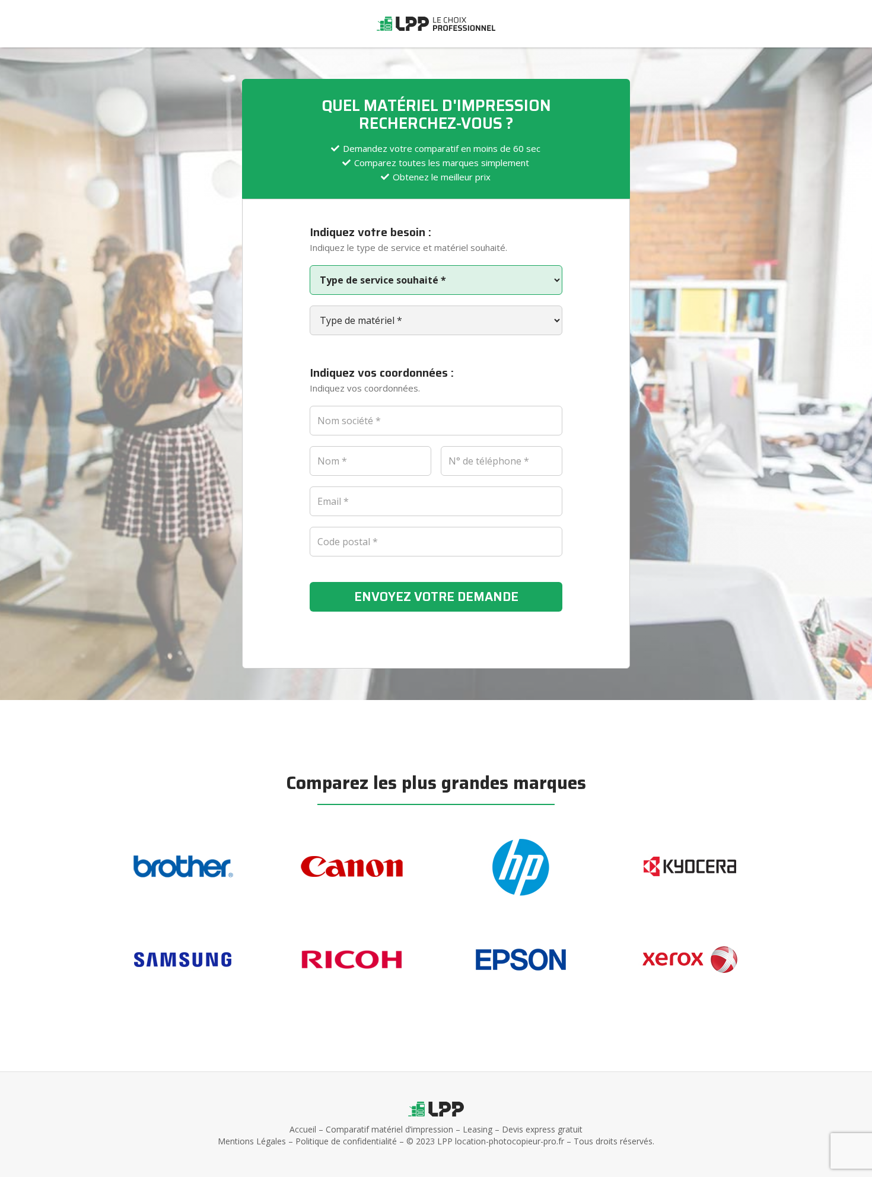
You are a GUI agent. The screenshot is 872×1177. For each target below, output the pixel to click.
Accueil (302, 1129)
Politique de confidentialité (346, 1141)
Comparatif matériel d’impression (389, 1129)
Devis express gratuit (542, 1129)
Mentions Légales (252, 1141)
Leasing (477, 1129)
